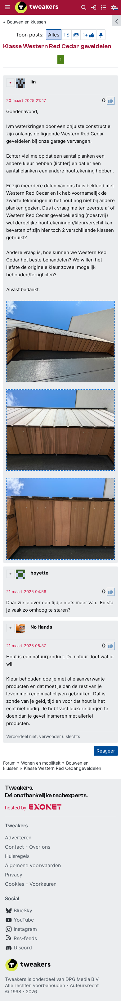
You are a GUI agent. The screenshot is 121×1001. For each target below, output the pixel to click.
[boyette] (20, 574)
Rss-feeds (25, 938)
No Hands (41, 627)
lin (33, 82)
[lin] (20, 83)
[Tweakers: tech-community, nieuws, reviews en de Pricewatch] (36, 7)
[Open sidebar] (116, 20)
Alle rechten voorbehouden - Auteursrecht (52, 985)
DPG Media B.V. (82, 979)
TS (66, 35)
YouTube (24, 920)
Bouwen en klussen (26, 21)
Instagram (25, 929)
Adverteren (18, 837)
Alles (53, 35)
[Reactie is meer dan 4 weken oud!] (26, 100)
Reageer (105, 751)
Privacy (13, 875)
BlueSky (23, 910)
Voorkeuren (42, 884)
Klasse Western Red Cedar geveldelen (62, 768)
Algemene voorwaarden (33, 865)
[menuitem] (84, 7)
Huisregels (17, 856)
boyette (39, 573)
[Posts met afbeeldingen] (76, 35)
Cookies (14, 884)
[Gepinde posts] (100, 35)
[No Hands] (20, 628)
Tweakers (15, 979)
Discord (23, 947)
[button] (7, 7)
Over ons (39, 847)
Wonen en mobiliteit (40, 763)
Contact (14, 847)
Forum (9, 763)
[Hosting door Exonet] (33, 808)
